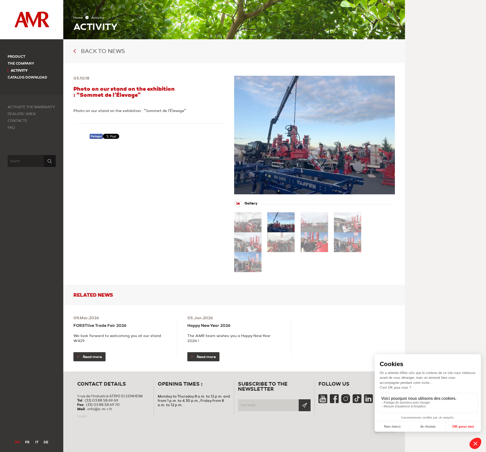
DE (46, 442)
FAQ (11, 127)
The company (21, 63)
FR (27, 442)
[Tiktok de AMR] (357, 402)
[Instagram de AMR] (346, 402)
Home (78, 18)
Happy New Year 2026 (208, 325)
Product (16, 56)
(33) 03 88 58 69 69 (101, 400)
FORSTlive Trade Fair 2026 (99, 325)
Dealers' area (22, 114)
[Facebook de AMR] (334, 402)
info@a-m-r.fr (99, 409)
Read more (92, 356)
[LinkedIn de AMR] (368, 402)
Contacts (17, 121)
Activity (19, 70)
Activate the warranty (31, 107)
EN (17, 442)
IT (36, 442)
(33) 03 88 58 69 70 (103, 405)
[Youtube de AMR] (323, 402)
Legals (82, 416)
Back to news (103, 51)
